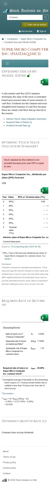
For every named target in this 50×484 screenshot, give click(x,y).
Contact (6, 473)
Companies (12, 39)
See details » (8, 393)
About (5, 451)
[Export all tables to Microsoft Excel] (44, 82)
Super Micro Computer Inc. (34, 39)
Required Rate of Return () (19, 122)
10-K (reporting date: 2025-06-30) (26, 247)
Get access (26, 31)
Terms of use (9, 457)
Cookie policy (9, 468)
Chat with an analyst (35, 24)
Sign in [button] (42, 31)
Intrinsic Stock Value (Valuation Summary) (26, 119)
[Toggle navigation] (5, 4)
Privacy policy (9, 462)
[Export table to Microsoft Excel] (44, 190)
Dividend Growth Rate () (18, 125)
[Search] (45, 17)
